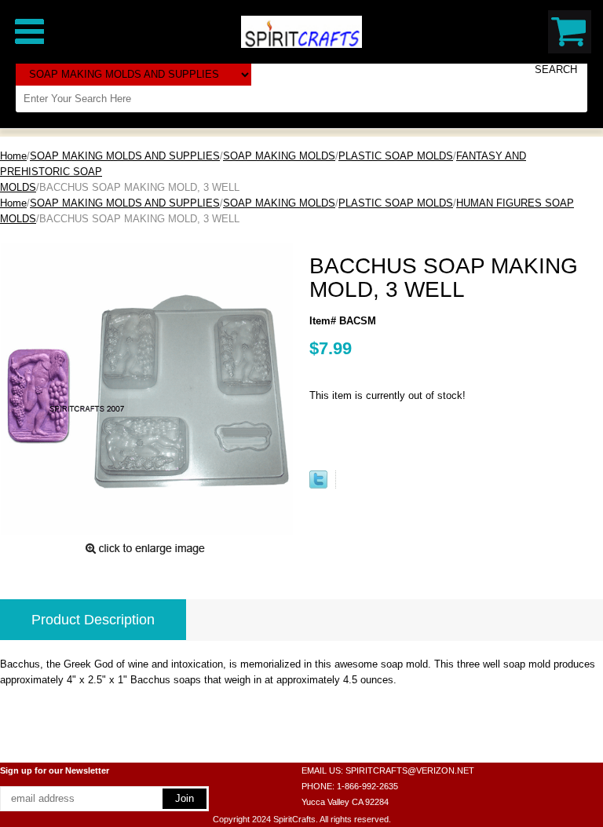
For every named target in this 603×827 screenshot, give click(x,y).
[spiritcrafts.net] (301, 31)
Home (13, 156)
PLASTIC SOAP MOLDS (395, 156)
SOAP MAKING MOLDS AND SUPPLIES (125, 156)
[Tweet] (318, 485)
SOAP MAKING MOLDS (279, 156)
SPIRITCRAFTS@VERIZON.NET (409, 770)
